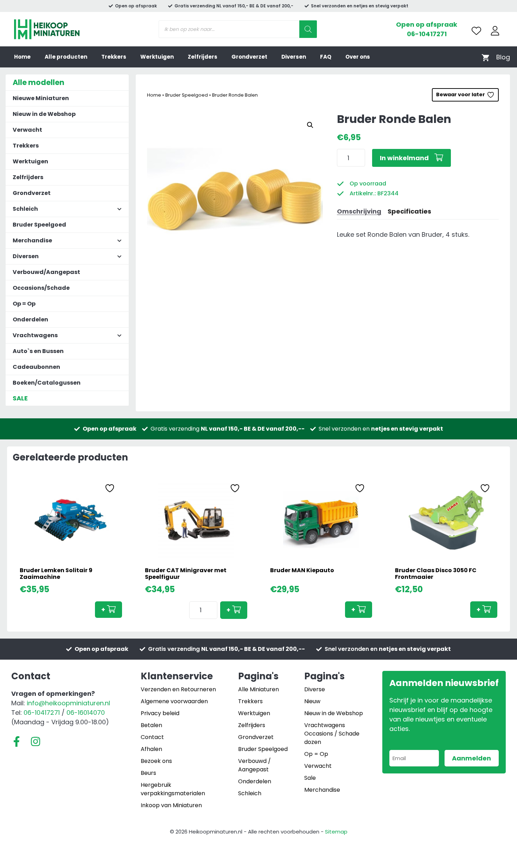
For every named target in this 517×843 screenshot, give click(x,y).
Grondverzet (249, 56)
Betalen (151, 725)
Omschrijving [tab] (359, 211)
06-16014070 (85, 712)
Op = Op (24, 304)
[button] (310, 125)
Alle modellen (38, 82)
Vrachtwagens (324, 725)
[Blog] (503, 57)
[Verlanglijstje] (476, 31)
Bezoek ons (156, 761)
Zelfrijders (202, 56)
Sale (310, 778)
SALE (20, 398)
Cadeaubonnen (36, 367)
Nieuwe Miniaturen (41, 98)
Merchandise (322, 790)
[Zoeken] (308, 29)
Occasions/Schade (41, 288)
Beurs (148, 773)
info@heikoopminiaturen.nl (68, 703)
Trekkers (113, 56)
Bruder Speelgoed (186, 95)
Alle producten (66, 56)
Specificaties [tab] (409, 211)
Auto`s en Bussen (38, 351)
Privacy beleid (160, 713)
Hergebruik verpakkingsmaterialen (173, 789)
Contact (152, 737)
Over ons (357, 56)
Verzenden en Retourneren (178, 689)
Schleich (249, 793)
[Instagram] (35, 741)
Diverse (314, 689)
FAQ (325, 56)
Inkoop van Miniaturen (171, 805)
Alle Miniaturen (258, 689)
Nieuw (312, 701)
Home (22, 56)
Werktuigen (157, 56)
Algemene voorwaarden (174, 701)
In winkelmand (404, 157)
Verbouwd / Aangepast (254, 765)
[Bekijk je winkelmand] (485, 57)
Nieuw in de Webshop (44, 114)
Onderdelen (30, 319)
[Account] (495, 31)
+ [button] (103, 609)
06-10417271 (427, 34)
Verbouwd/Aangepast (46, 272)
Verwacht (27, 130)
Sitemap (336, 831)
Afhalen (151, 749)
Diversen (293, 56)
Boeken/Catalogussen (47, 383)
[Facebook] (16, 741)
